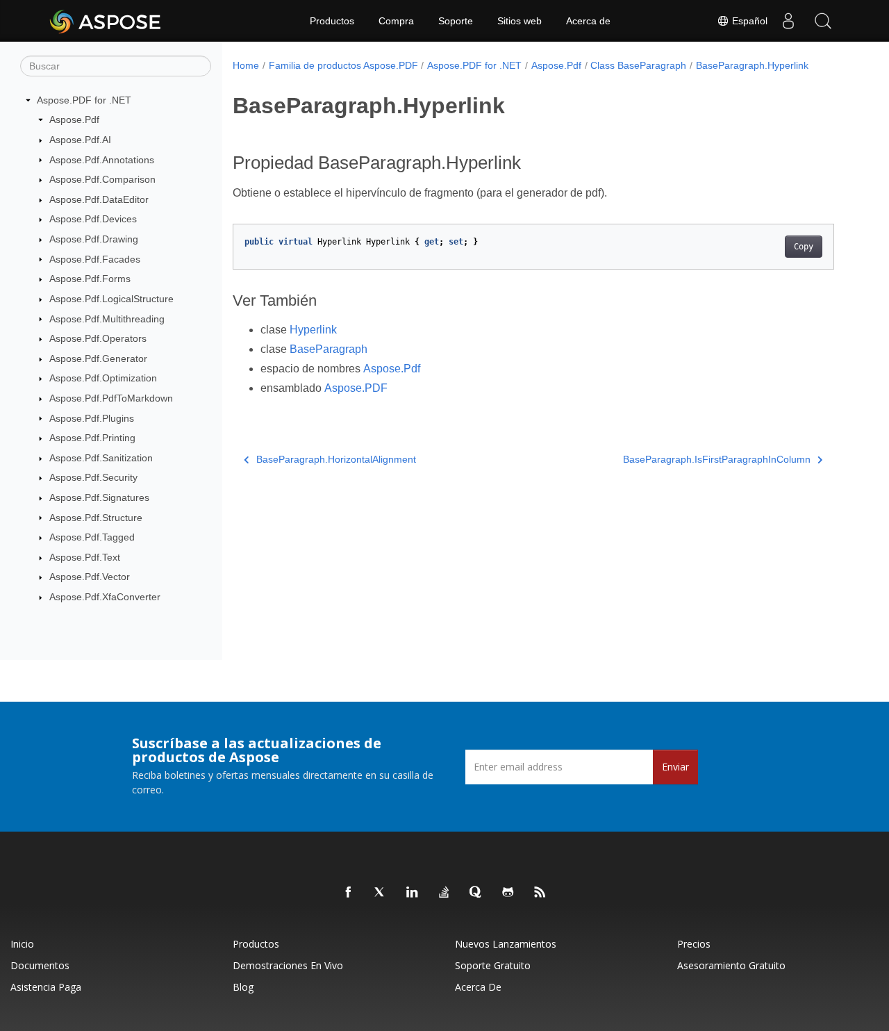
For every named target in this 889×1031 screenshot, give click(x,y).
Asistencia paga (45, 986)
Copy (803, 246)
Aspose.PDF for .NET (84, 100)
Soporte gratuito (493, 965)
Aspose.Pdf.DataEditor (99, 199)
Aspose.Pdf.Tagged (92, 537)
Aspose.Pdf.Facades (94, 259)
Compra (396, 20)
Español (748, 20)
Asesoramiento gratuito (731, 965)
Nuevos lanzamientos (505, 943)
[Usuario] (788, 21)
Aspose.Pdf (74, 119)
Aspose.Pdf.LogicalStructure (111, 298)
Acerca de (588, 20)
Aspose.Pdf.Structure (95, 517)
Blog (243, 986)
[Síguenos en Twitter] (381, 893)
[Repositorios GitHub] (508, 893)
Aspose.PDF (356, 388)
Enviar (675, 766)
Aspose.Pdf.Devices (93, 218)
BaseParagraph (328, 349)
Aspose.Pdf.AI (80, 139)
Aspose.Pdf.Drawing (93, 239)
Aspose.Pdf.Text (84, 557)
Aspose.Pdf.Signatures (99, 497)
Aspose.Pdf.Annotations (101, 159)
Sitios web (519, 20)
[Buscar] (823, 21)
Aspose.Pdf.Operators (98, 338)
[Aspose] (106, 20)
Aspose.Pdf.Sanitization (101, 457)
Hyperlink (313, 330)
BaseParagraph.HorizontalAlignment (336, 459)
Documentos (39, 965)
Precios (694, 943)
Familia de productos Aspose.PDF (343, 65)
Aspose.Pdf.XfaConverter (104, 596)
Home (246, 65)
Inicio (22, 943)
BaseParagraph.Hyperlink (752, 65)
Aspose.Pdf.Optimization (103, 377)
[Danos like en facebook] (349, 893)
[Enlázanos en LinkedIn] (413, 893)
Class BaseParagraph (638, 65)
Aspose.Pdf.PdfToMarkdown (111, 398)
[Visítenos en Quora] (476, 893)
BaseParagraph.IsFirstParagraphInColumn (717, 459)
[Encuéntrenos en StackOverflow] (444, 893)
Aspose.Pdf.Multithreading (107, 318)
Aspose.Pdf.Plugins (91, 418)
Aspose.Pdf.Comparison (102, 179)
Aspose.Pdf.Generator (98, 358)
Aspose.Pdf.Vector (89, 576)
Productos (332, 20)
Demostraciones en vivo (288, 965)
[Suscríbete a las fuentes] (540, 893)
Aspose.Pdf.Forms (90, 278)
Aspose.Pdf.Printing (92, 437)
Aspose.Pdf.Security (93, 477)
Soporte (455, 20)
